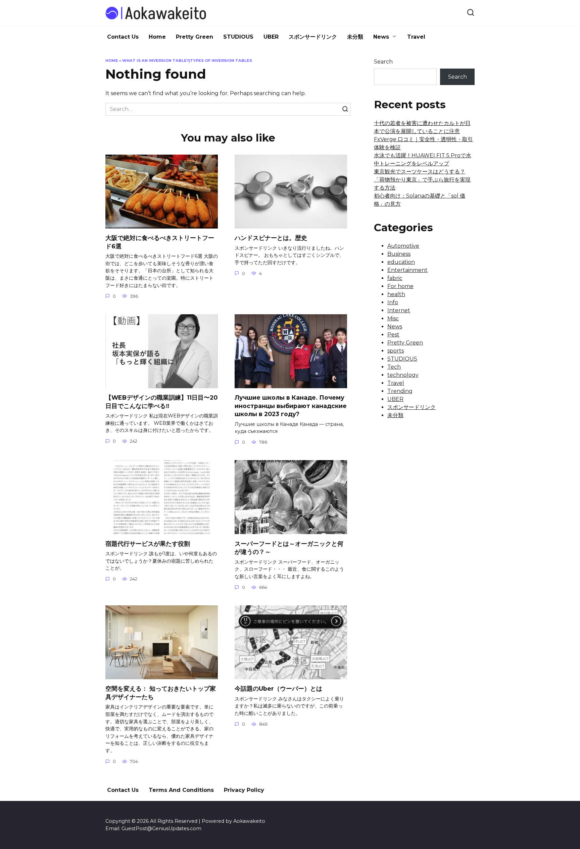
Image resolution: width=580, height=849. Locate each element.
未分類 (355, 37)
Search (383, 61)
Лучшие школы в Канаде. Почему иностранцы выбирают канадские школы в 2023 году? (291, 405)
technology (403, 375)
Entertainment (407, 270)
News (381, 37)
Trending (400, 391)
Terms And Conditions (181, 790)
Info (392, 302)
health (396, 294)
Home (157, 37)
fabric (394, 278)
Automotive (403, 246)
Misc (393, 318)
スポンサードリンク (313, 37)
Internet (398, 310)
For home (400, 286)
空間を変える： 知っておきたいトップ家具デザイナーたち (160, 692)
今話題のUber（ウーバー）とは (278, 688)
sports (395, 351)
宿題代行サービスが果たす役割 (147, 543)
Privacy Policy (244, 790)
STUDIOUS (238, 37)
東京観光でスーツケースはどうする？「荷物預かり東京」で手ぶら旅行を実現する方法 (422, 179)
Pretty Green (194, 37)
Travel (416, 37)
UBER (271, 37)
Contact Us (123, 37)
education (401, 262)
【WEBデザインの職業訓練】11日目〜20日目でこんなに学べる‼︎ (161, 401)
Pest (393, 334)
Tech (394, 367)
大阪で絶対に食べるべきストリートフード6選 (159, 242)
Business (398, 254)
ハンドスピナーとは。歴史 (271, 237)
